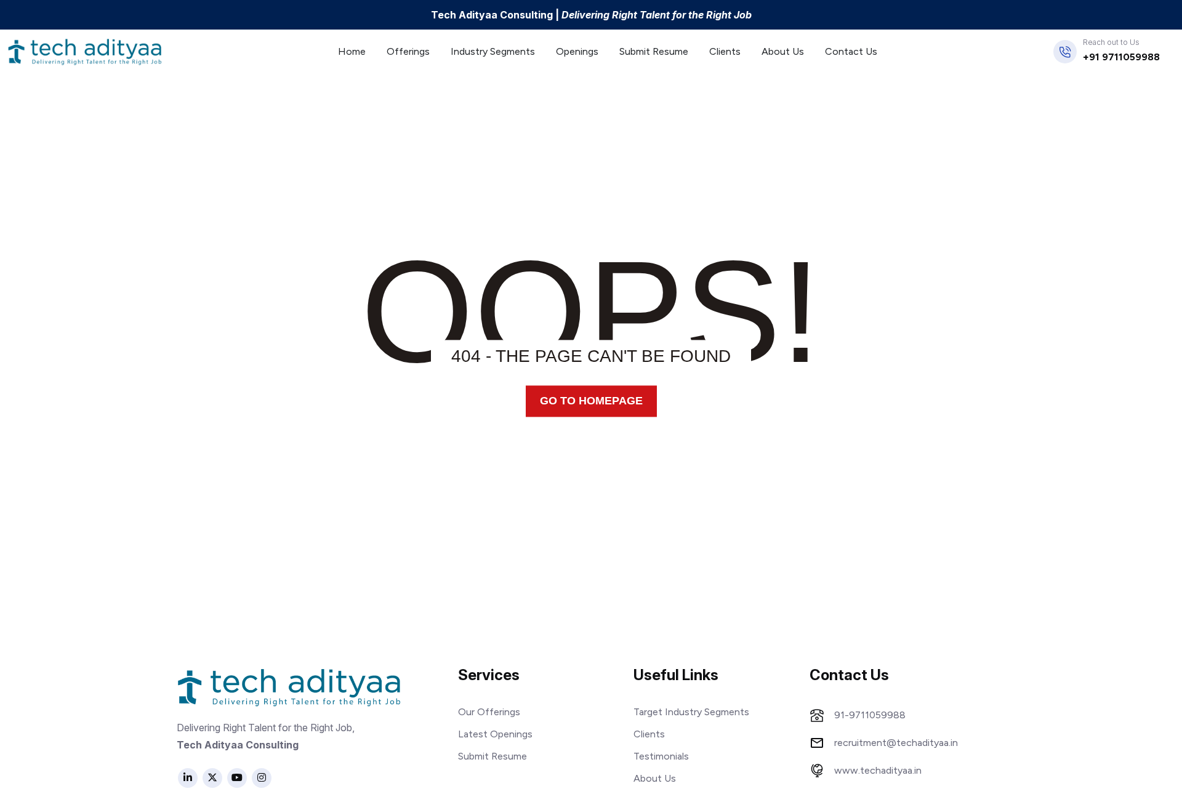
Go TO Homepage (591, 401)
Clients (725, 51)
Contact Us (851, 51)
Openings (577, 51)
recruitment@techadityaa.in (896, 743)
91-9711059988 (870, 715)
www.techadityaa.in (878, 771)
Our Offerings (489, 712)
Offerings (408, 51)
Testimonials (661, 756)
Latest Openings (495, 734)
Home (352, 51)
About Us (783, 51)
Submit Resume (653, 51)
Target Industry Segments (691, 712)
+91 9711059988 (1121, 57)
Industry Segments (493, 51)
